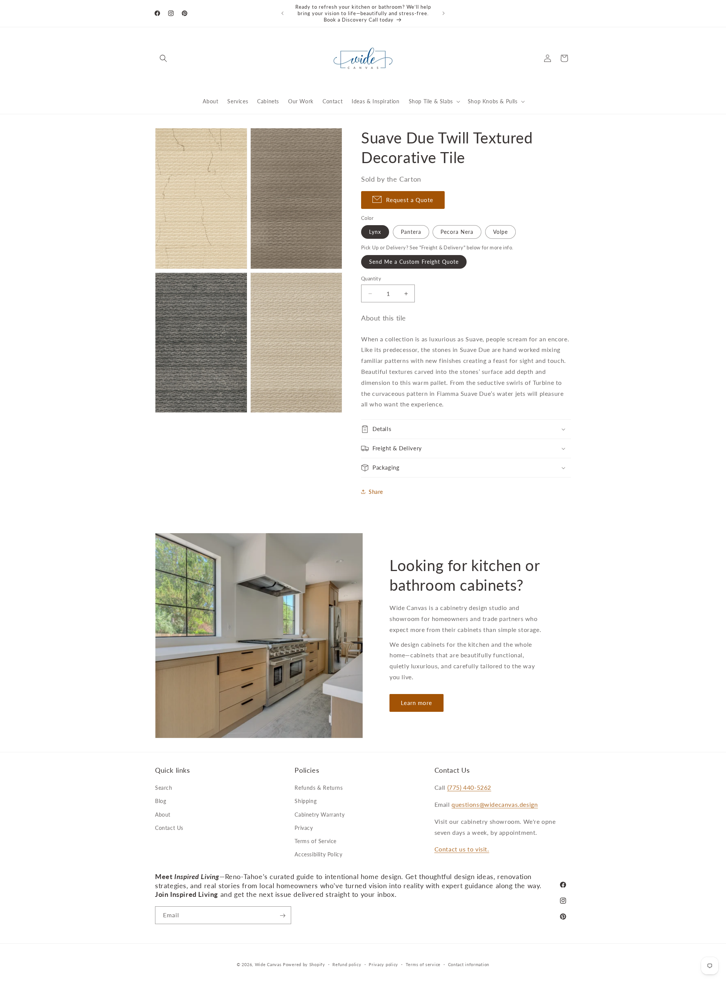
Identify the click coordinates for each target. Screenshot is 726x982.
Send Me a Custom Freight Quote (414, 261)
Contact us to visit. (461, 849)
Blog (160, 801)
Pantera (411, 232)
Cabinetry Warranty (319, 814)
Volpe (500, 232)
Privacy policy (383, 964)
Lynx (375, 232)
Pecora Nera (457, 232)
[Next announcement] (443, 13)
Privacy (304, 828)
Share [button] (376, 492)
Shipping (305, 801)
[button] (163, 58)
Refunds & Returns (319, 787)
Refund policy (346, 964)
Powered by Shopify (304, 964)
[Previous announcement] (282, 13)
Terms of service (423, 964)
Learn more (416, 702)
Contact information (468, 964)
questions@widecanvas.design (494, 804)
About (163, 814)
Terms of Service (316, 841)
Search (163, 787)
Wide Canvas (268, 964)
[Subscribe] (282, 915)
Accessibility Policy (318, 854)
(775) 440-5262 (469, 787)
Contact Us (169, 828)
